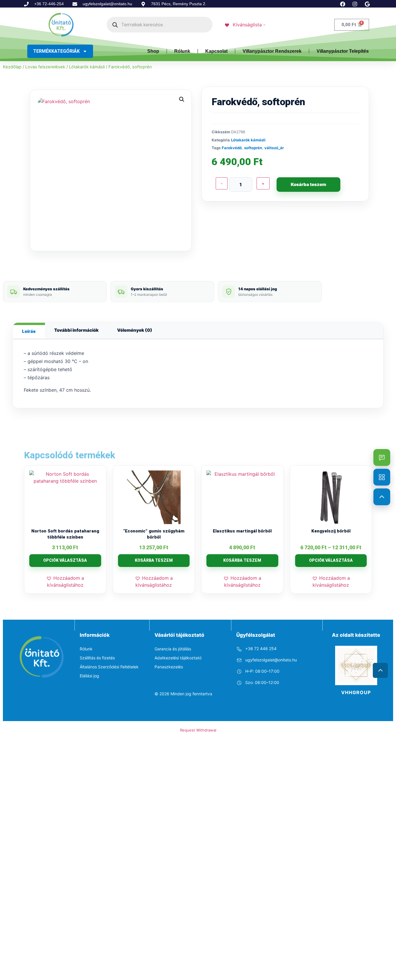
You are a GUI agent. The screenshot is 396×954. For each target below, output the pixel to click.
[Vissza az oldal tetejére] (380, 670)
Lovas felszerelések (45, 67)
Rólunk (182, 51)
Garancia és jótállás (173, 648)
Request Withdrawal (198, 730)
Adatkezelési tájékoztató (178, 657)
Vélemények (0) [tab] (134, 330)
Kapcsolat (216, 51)
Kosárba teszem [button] (154, 560)
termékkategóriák (56, 51)
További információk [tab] (76, 330)
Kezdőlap (12, 67)
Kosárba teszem (308, 184)
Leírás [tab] (29, 331)
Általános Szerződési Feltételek (109, 666)
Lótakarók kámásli (87, 67)
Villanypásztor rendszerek (272, 51)
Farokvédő (232, 147)
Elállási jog (89, 675)
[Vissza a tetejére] (381, 496)
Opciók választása (65, 560)
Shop (153, 51)
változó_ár (274, 147)
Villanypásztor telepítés (343, 51)
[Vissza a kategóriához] (381, 477)
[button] (182, 99)
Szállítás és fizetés (97, 657)
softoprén (253, 147)
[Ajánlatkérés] (381, 457)
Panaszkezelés (169, 666)
